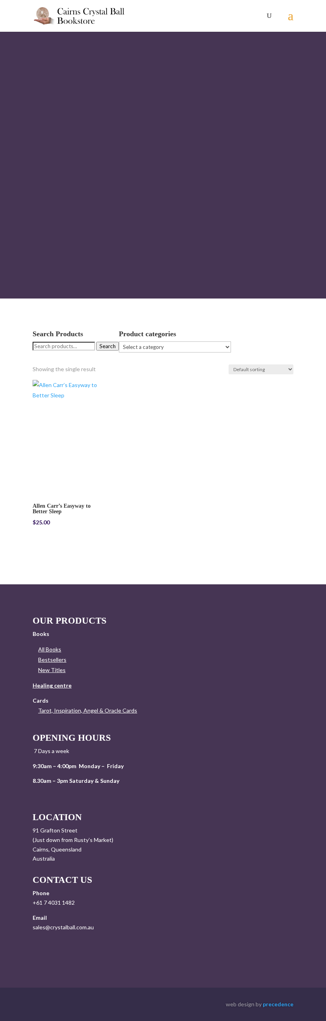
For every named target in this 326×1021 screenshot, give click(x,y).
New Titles (52, 670)
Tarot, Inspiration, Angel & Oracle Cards (87, 710)
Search (107, 346)
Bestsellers (52, 659)
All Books (49, 649)
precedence (278, 1004)
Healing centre (52, 685)
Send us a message (81, 949)
